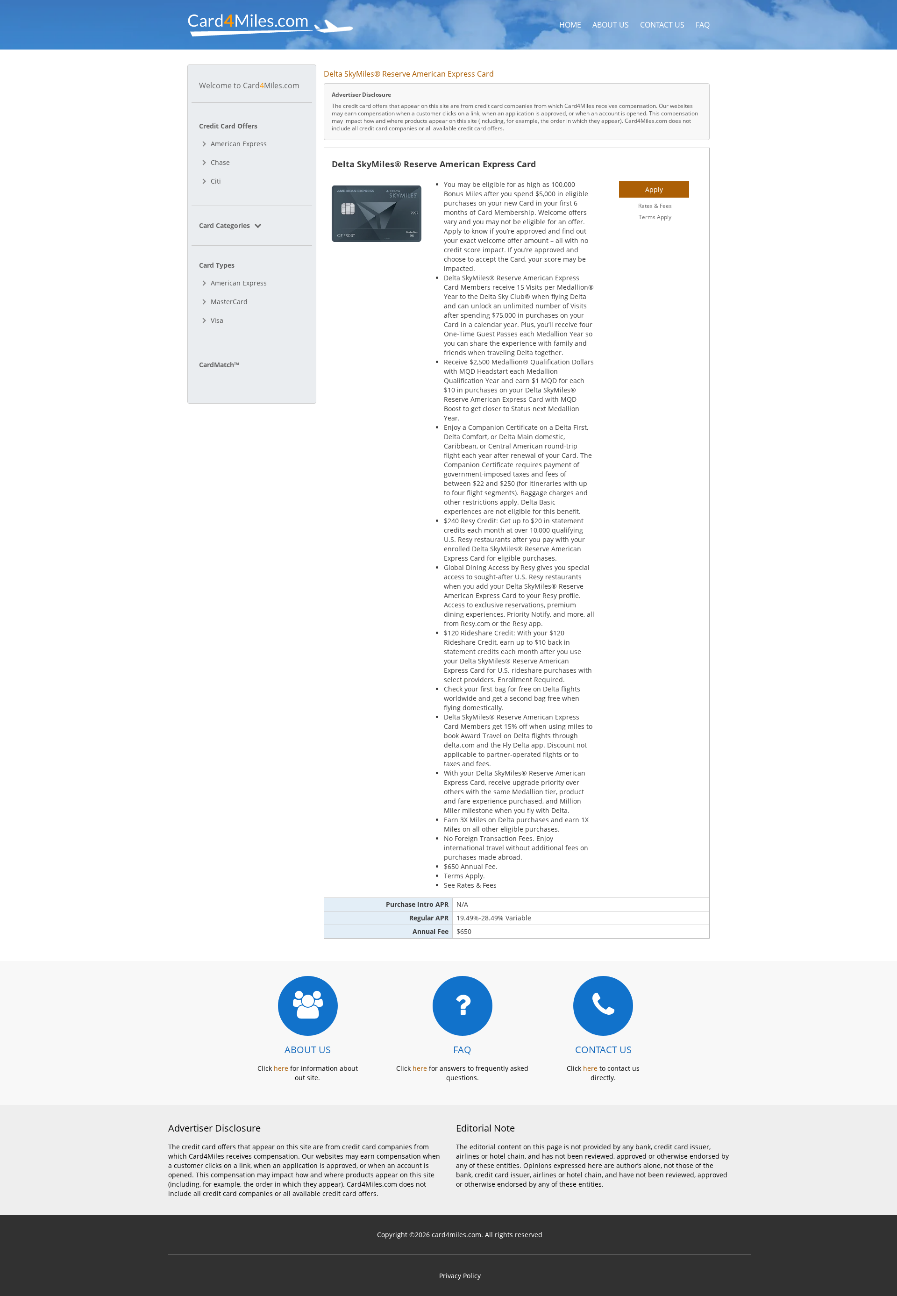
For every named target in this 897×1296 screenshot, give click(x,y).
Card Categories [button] (225, 225)
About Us (610, 25)
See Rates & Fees (470, 885)
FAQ (703, 25)
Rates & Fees (655, 206)
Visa (217, 320)
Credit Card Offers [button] (228, 125)
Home (570, 25)
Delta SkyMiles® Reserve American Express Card (434, 164)
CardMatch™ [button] (219, 364)
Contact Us (662, 25)
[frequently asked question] (462, 1006)
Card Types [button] (217, 265)
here (281, 1068)
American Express (239, 143)
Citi (216, 181)
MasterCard (229, 301)
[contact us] (603, 1006)
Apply (654, 189)
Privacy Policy (460, 1275)
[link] (252, 225)
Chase (220, 162)
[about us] (308, 1006)
